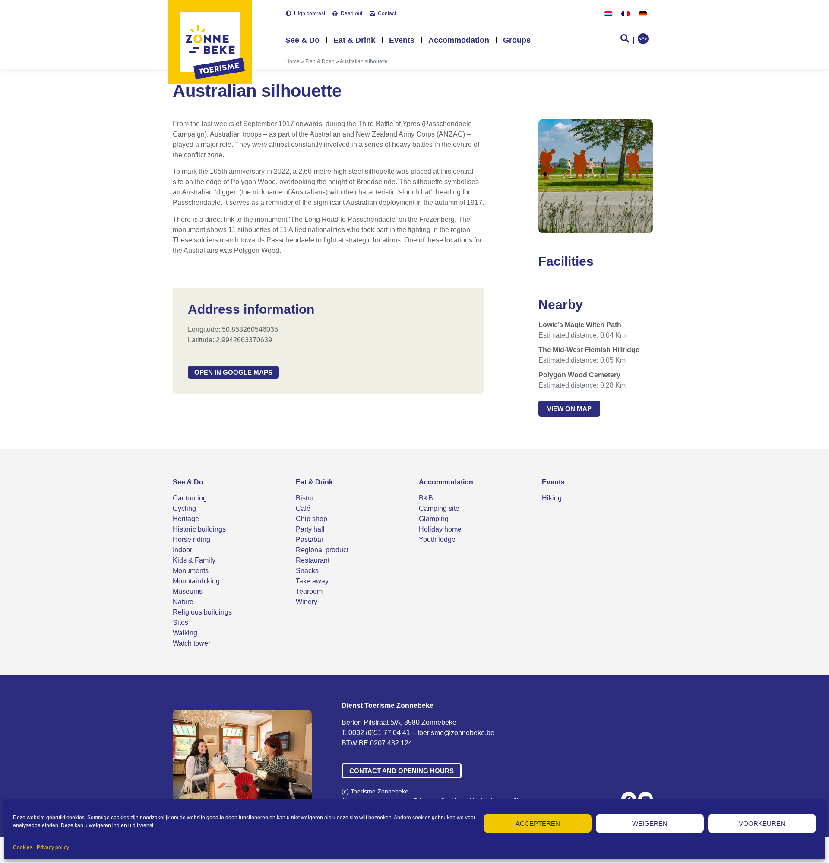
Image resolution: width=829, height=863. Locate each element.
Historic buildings (199, 529)
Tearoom (309, 591)
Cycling (184, 508)
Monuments (191, 570)
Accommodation (458, 40)
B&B (426, 498)
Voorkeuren (762, 823)
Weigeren (650, 823)
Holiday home (440, 529)
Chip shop (311, 518)
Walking (185, 633)
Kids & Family (194, 560)
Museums (188, 591)
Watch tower (191, 643)
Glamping (434, 518)
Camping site (439, 508)
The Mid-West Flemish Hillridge (588, 349)
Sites (180, 622)
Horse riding (191, 539)
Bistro (304, 498)
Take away (312, 581)
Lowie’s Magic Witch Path (579, 324)
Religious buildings (202, 612)
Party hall (310, 529)
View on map (569, 408)
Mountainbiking (196, 581)
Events (401, 40)
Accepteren (538, 823)
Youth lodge (437, 539)
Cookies (22, 847)
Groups (517, 40)
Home (292, 61)
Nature (183, 601)
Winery (306, 601)
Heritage (186, 518)
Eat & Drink (354, 40)
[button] (233, 372)
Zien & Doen (320, 61)
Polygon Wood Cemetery (579, 375)
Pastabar (309, 539)
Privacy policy (53, 847)
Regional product (322, 550)
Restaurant (312, 560)
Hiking (552, 498)
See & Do (302, 40)
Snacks (307, 570)
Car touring (190, 498)
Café (303, 508)
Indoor (182, 550)
